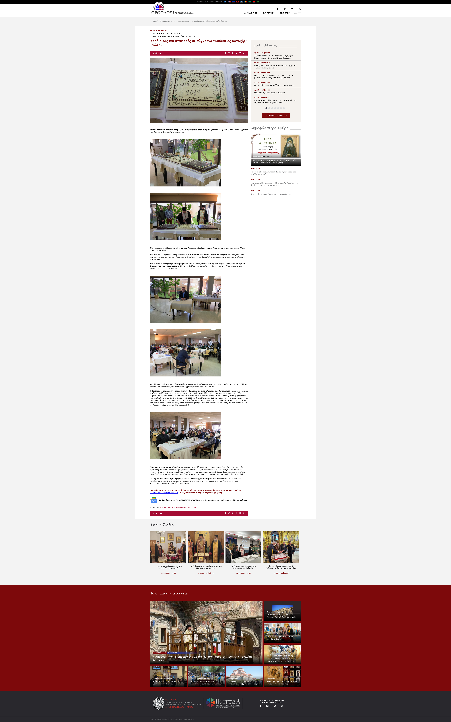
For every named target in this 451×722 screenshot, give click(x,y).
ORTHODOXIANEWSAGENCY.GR (164, 493)
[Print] (236, 53)
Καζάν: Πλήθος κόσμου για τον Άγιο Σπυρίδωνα (280, 638)
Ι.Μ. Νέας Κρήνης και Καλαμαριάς (280, 656)
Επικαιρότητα (165, 21)
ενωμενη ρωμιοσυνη (186, 507)
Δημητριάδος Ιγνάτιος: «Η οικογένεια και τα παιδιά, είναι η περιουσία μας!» (205, 683)
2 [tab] (269, 108)
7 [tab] (284, 108)
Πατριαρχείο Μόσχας (275, 634)
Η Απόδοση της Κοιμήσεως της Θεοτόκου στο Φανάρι (166, 683)
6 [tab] (281, 108)
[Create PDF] (243, 53)
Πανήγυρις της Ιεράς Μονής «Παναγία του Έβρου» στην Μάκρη (244, 683)
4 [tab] (275, 108)
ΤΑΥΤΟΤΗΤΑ (268, 13)
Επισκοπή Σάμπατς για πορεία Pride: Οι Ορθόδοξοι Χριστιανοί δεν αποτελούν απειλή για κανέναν (282, 616)
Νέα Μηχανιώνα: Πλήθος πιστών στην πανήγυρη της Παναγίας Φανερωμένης (281, 660)
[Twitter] (289, 9)
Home (155, 21)
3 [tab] (272, 108)
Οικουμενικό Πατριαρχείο (162, 679)
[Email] (240, 53)
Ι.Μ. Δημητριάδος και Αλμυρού (202, 679)
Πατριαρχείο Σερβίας (275, 612)
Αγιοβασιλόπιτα (167, 507)
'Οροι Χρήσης (188, 719)
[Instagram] (282, 9)
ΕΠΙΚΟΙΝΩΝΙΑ (284, 13)
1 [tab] (266, 108)
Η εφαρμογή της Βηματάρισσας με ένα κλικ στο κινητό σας (282, 683)
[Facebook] (274, 9)
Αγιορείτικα (271, 679)
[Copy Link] (232, 53)
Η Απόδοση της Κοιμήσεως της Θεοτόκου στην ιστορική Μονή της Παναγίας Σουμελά (202, 658)
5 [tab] (278, 108)
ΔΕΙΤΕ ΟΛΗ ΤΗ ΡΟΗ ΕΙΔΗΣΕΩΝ (275, 115)
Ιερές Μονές (172, 653)
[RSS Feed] (297, 9)
